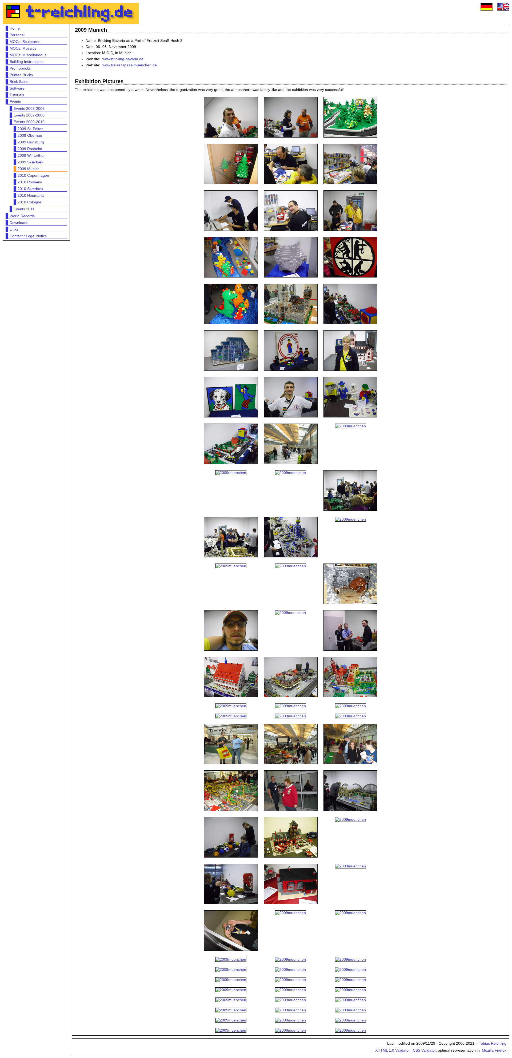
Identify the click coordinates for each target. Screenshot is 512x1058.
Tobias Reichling (492, 1043)
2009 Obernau (30, 135)
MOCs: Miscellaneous (28, 55)
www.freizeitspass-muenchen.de (129, 65)
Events (15, 101)
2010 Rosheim (30, 182)
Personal (17, 35)
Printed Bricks (21, 75)
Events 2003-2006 (29, 108)
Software (17, 88)
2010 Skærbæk (30, 189)
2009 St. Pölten (30, 129)
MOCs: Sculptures (25, 41)
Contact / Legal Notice (28, 236)
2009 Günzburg (31, 142)
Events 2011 (24, 209)
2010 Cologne (29, 202)
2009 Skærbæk (30, 162)
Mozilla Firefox (494, 1050)
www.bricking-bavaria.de (122, 59)
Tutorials (17, 95)
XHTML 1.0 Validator (392, 1050)
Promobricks (20, 68)
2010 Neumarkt (31, 195)
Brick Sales (19, 81)
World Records (22, 216)
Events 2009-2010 (29, 122)
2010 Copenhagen (33, 175)
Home (15, 28)
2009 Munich (28, 169)
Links (14, 229)
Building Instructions (26, 61)
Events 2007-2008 (29, 115)
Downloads (19, 222)
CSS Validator (424, 1050)
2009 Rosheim (30, 149)
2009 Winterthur (31, 155)
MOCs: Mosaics (23, 48)
